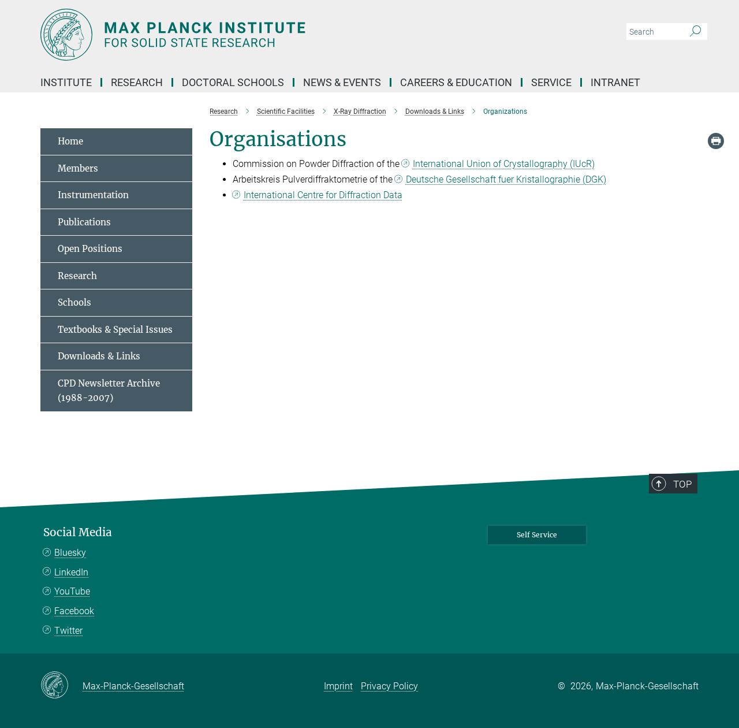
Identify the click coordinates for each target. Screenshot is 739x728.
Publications (84, 222)
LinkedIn (71, 572)
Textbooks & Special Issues (115, 329)
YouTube (72, 591)
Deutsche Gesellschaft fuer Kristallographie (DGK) (506, 179)
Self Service (537, 534)
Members (78, 168)
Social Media (77, 532)
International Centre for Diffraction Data (323, 195)
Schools (74, 302)
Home (70, 141)
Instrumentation (93, 195)
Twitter (68, 630)
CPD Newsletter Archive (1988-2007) (109, 391)
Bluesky (70, 552)
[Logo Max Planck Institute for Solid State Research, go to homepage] (256, 35)
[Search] (695, 32)
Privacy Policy (389, 686)
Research (77, 275)
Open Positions (90, 248)
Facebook (74, 611)
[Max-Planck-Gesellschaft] (61, 686)
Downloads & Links (99, 356)
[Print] (716, 141)
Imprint (338, 686)
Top (682, 484)
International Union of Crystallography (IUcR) (504, 163)
